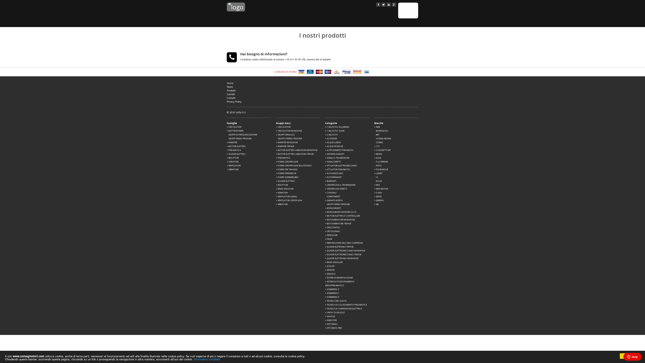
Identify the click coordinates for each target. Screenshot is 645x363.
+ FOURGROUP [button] (381, 169)
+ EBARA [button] (378, 154)
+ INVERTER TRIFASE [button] (285, 146)
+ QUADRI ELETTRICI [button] (236, 154)
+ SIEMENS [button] (379, 200)
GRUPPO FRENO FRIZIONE (290, 138)
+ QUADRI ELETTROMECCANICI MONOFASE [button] (345, 250)
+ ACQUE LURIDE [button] (333, 142)
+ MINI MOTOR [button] (381, 188)
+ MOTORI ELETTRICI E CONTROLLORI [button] (342, 215)
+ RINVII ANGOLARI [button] (285, 188)
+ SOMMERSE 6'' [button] (332, 297)
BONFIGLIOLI (382, 130)
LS (377, 177)
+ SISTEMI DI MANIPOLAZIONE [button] (339, 277)
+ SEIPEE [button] (378, 196)
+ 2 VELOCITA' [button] (331, 134)
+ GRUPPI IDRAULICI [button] (285, 134)
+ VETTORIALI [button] (331, 324)
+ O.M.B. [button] (378, 192)
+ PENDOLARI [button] (331, 235)
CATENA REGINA (383, 138)
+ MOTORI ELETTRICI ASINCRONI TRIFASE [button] (295, 154)
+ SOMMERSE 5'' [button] (332, 293)
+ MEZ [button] (377, 185)
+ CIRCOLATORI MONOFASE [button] (289, 130)
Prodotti (231, 90)
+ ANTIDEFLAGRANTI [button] (334, 154)
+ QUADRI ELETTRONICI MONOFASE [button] (341, 258)
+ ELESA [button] (377, 157)
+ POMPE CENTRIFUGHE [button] (287, 161)
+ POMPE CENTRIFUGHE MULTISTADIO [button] (294, 165)
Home (230, 83)
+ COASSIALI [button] (330, 192)
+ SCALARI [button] (329, 266)
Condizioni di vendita (285, 71)
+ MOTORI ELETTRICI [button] (236, 146)
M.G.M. (379, 181)
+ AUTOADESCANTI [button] (334, 173)
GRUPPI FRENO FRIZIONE (240, 138)
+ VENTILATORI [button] (234, 165)
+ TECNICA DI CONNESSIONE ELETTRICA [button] (343, 308)
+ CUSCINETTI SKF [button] (382, 150)
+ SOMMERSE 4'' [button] (332, 289)
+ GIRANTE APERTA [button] (334, 200)
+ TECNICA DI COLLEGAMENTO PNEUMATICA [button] (346, 304)
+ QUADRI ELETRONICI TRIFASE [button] (339, 246)
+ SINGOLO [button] (330, 273)
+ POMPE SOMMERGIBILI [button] (287, 177)
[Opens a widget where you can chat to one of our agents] (632, 357)
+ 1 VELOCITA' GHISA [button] (335, 130)
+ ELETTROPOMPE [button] (235, 130)
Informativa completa (207, 359)
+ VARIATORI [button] (233, 161)
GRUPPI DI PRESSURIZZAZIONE (242, 134)
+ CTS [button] (376, 146)
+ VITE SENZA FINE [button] (333, 328)
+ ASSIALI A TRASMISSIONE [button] (337, 157)
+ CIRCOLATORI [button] (234, 127)
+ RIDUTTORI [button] (233, 157)
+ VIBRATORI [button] (233, 169)
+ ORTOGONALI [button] (332, 231)
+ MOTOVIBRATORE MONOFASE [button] (340, 219)
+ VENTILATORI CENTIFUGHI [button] (289, 200)
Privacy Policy (234, 101)
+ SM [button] (376, 204)
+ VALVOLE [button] (330, 316)
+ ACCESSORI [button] (331, 138)
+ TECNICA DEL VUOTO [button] (336, 300)
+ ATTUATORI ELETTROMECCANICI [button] (341, 165)
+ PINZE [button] (328, 239)
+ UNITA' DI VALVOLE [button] (335, 312)
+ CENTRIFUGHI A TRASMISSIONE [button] (340, 185)
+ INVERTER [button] (232, 142)
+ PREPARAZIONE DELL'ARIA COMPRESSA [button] (344, 242)
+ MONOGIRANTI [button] (333, 208)
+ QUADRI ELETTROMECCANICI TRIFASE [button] (343, 254)
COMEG (379, 142)
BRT (378, 134)
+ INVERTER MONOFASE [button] (287, 142)
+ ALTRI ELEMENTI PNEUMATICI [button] (339, 150)
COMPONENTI (333, 196)
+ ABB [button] (377, 127)
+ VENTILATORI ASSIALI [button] (286, 196)
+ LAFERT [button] (378, 173)
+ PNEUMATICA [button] (234, 150)
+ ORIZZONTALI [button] (332, 227)
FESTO (379, 165)
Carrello (231, 94)
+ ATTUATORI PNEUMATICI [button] (337, 169)
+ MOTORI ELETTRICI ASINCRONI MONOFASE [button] (296, 150)
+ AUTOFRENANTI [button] (333, 177)
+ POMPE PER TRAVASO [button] (287, 169)
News (230, 86)
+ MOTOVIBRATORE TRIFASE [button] (338, 223)
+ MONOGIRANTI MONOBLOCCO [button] (340, 212)
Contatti (231, 97)
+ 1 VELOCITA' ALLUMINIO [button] (337, 127)
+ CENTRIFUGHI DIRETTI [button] (336, 188)
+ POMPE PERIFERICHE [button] (286, 173)
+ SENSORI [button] (330, 270)
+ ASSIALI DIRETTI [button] (333, 161)
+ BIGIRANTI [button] (330, 181)
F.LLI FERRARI (382, 161)
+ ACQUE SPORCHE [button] (334, 146)
